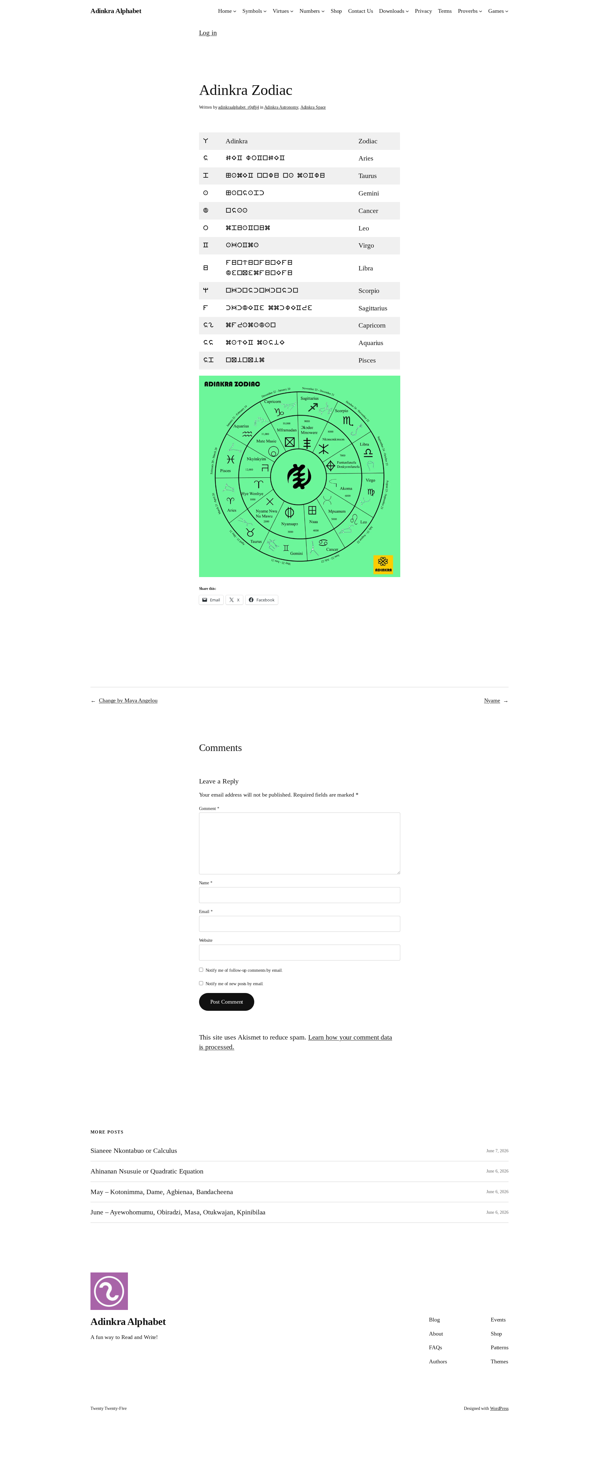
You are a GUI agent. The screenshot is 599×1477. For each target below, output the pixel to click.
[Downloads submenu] (407, 11)
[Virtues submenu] (292, 11)
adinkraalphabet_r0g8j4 (238, 107)
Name (205, 883)
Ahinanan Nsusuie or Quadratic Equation (146, 1171)
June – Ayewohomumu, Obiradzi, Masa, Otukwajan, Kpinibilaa (177, 1212)
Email (206, 911)
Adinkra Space (313, 107)
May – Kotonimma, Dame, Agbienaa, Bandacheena (161, 1192)
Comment (209, 808)
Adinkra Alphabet (115, 11)
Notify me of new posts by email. (235, 983)
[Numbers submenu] (323, 11)
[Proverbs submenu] (480, 11)
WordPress (499, 1408)
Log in (208, 33)
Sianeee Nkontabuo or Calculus (133, 1150)
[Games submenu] (507, 11)
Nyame (492, 700)
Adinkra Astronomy (281, 107)
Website (205, 940)
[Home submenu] (234, 11)
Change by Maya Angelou (128, 700)
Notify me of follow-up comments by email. (244, 970)
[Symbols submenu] (265, 11)
